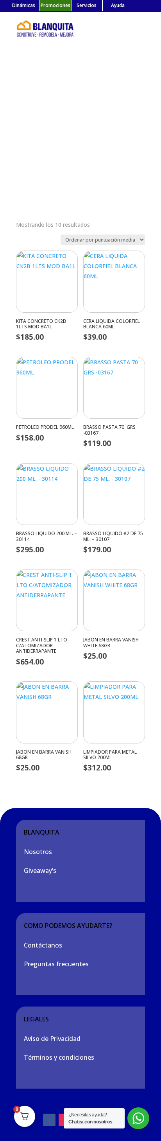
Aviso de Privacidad (52, 1038)
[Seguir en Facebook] (49, 1120)
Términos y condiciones (59, 1057)
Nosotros (38, 851)
